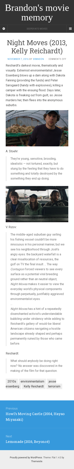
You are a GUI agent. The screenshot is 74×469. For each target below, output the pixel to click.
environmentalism (32, 381)
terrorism (54, 386)
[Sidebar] (4, 29)
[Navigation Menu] (70, 29)
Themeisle (36, 461)
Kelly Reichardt (34, 386)
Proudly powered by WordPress (26, 457)
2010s (12, 381)
